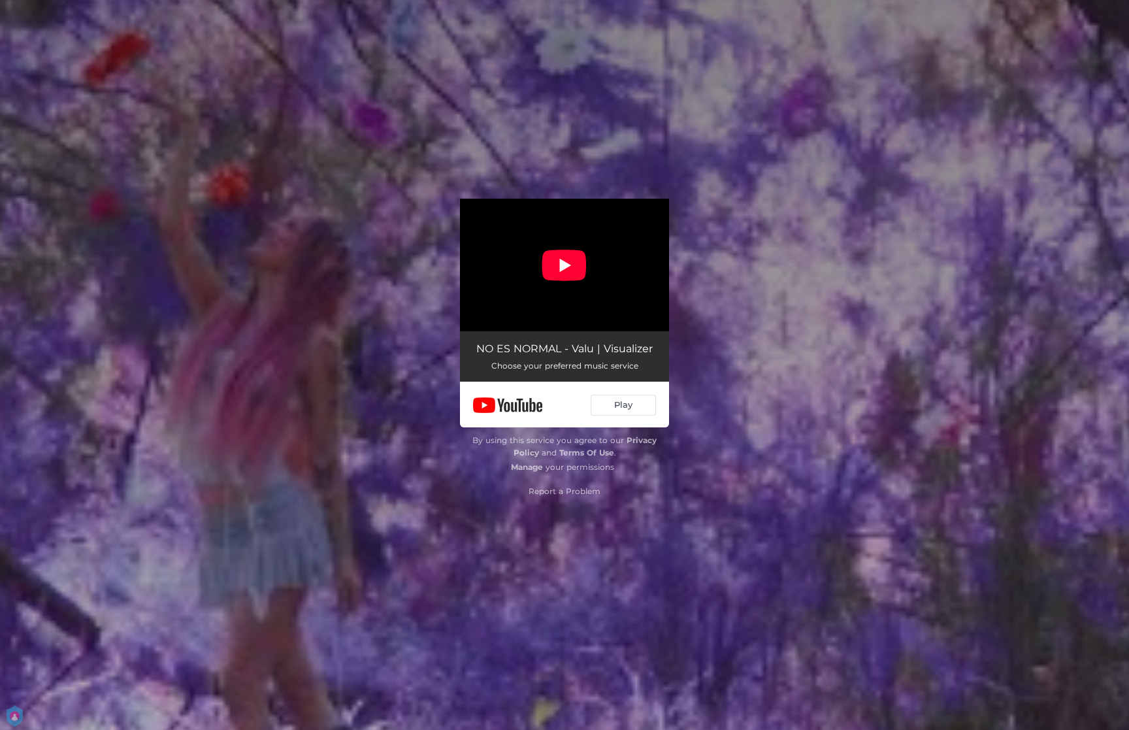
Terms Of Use (586, 452)
